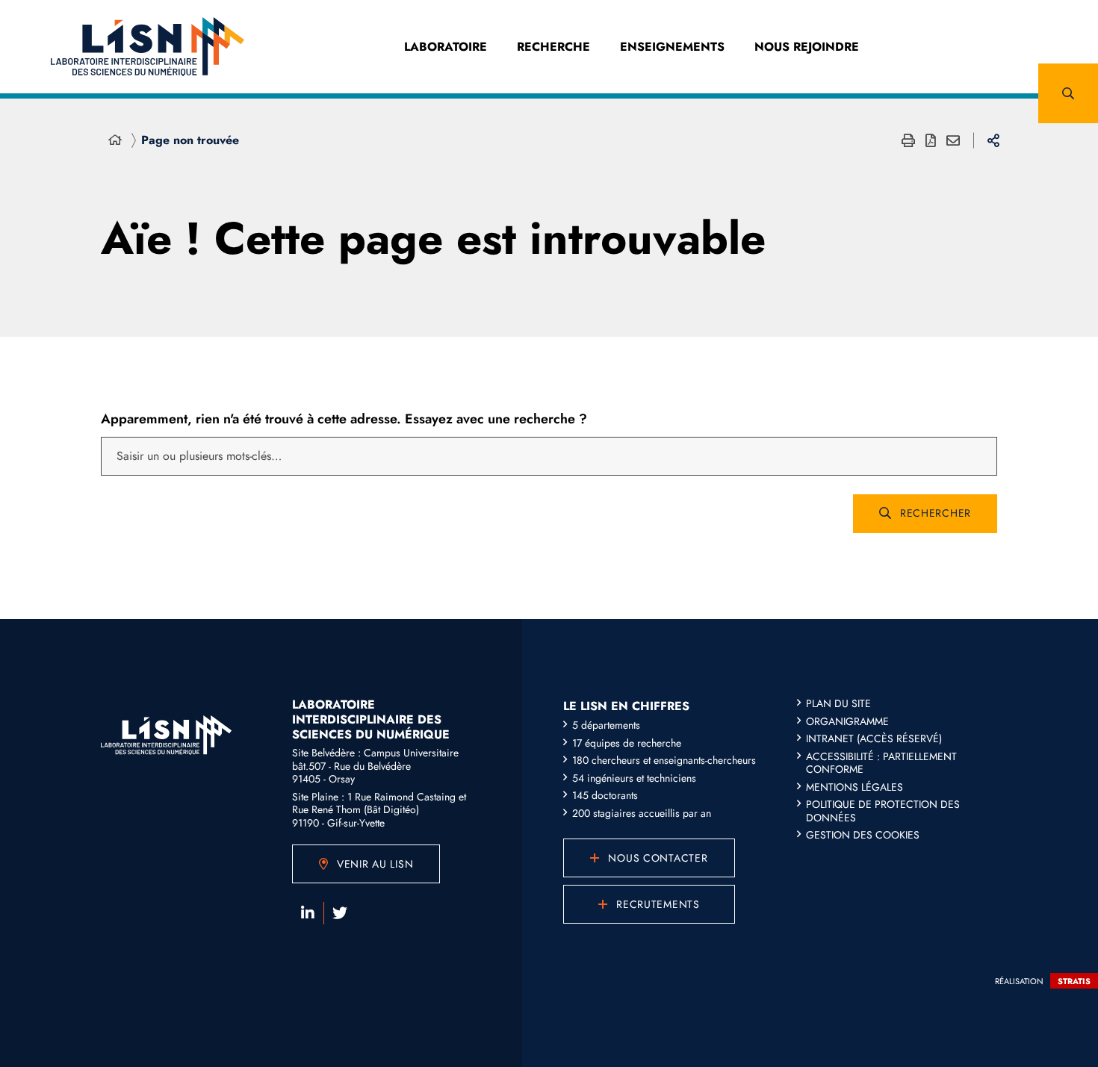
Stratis (1074, 981)
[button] (1068, 93)
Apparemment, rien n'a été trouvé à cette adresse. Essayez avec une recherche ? (344, 419)
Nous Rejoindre (806, 46)
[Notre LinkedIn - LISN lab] (308, 913)
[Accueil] (115, 140)
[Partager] (993, 140)
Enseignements (672, 46)
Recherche (553, 46)
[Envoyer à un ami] (953, 140)
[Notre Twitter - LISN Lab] (340, 913)
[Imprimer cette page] (908, 140)
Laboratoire (445, 46)
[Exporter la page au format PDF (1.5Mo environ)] (930, 140)
